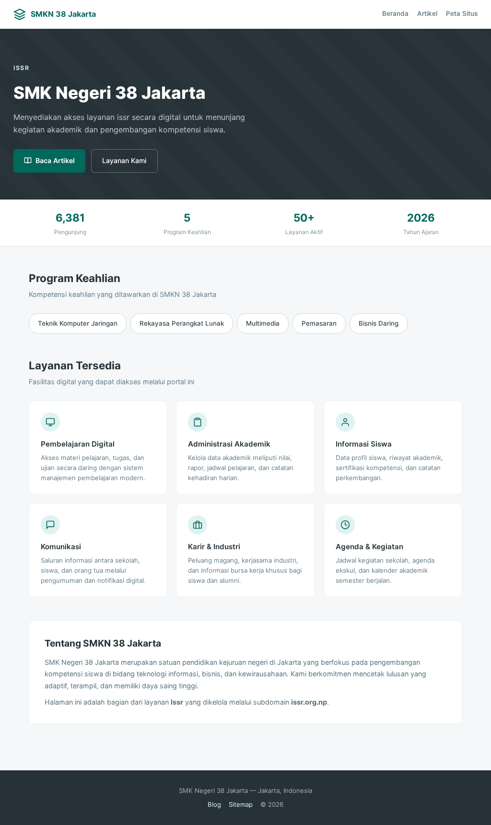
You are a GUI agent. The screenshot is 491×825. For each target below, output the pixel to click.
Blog (214, 804)
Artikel (427, 13)
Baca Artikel (55, 160)
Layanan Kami (124, 160)
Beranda (395, 13)
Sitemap (241, 804)
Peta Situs (462, 13)
